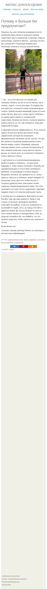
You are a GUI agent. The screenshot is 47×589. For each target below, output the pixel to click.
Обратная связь (6, 584)
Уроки (26, 9)
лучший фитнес (19, 242)
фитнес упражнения (30, 239)
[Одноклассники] (32, 246)
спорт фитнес (41, 239)
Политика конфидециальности (11, 581)
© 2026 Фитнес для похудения (10, 576)
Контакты (4, 579)
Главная (6, 9)
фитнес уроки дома (7, 242)
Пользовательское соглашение (17, 579)
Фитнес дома (37, 9)
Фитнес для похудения (23, 5)
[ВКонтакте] (14, 246)
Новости (17, 9)
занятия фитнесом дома (15, 239)
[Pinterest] (23, 246)
